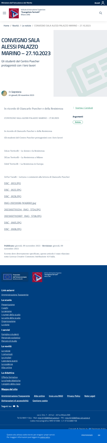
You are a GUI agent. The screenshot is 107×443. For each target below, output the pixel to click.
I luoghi (4, 308)
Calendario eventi (9, 360)
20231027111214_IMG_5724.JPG (22, 209)
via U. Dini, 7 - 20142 (45, 414)
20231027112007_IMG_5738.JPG (23, 216)
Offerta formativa (9, 377)
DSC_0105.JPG (12, 222)
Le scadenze (7, 364)
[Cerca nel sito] (101, 13)
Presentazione (8, 304)
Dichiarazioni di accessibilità (14, 400)
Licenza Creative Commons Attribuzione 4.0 (29, 256)
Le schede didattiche (10, 380)
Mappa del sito (9, 389)
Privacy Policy (73, 396)
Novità (15, 25)
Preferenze (87, 435)
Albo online (6, 367)
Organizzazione (8, 321)
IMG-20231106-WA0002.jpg (20, 203)
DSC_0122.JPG (12, 189)
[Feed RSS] (17, 406)
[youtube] (14, 406)
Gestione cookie (40, 400)
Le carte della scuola (10, 318)
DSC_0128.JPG (12, 196)
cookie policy (45, 437)
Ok (99, 435)
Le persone (6, 311)
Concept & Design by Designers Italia (87, 428)
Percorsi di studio (9, 341)
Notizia (78, 122)
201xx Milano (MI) (63, 414)
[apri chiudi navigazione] (4, 13)
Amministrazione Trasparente (14, 294)
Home (6, 25)
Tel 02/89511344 (24, 417)
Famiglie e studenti (10, 334)
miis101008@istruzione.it (48, 417)
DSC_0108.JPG (12, 229)
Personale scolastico (10, 337)
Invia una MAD (56, 396)
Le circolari (6, 357)
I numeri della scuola (10, 314)
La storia (5, 324)
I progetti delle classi (10, 383)
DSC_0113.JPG (12, 183)
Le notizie (26, 25)
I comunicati (7, 354)
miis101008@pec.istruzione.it (77, 417)
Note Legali (89, 396)
